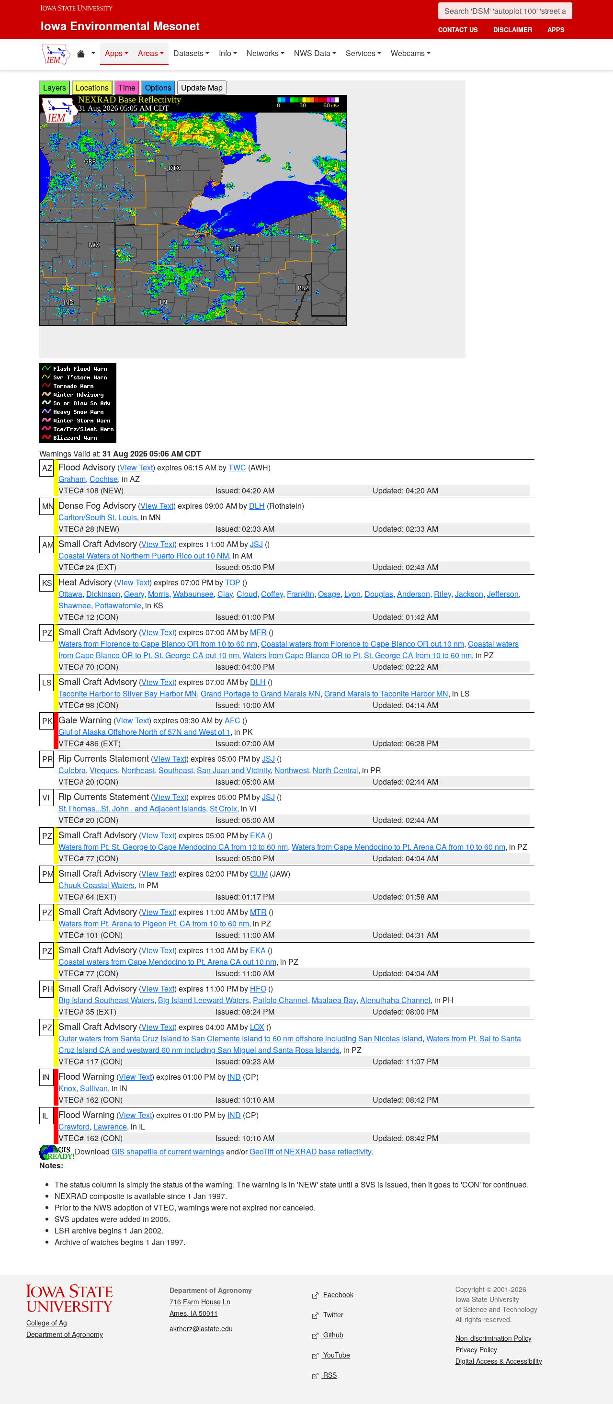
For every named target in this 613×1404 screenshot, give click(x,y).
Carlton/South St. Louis (97, 517)
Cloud (247, 593)
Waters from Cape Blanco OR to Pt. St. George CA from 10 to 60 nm (357, 655)
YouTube (335, 1354)
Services (360, 52)
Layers (54, 87)
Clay (225, 593)
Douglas (378, 593)
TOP (232, 582)
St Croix (223, 808)
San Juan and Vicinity (234, 770)
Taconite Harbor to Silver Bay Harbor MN (127, 693)
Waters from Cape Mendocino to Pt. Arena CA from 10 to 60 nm (398, 846)
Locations (92, 87)
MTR (258, 911)
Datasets (188, 52)
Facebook (337, 1294)
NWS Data (312, 52)
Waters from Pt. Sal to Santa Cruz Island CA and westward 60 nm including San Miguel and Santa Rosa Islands (289, 1044)
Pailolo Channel (280, 999)
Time (127, 87)
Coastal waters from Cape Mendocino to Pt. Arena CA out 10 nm (167, 961)
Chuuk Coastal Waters (96, 884)
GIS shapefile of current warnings (168, 1151)
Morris (158, 593)
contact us (458, 29)
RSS (329, 1375)
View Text (136, 467)
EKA (258, 835)
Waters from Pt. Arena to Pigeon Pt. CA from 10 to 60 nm (153, 923)
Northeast (138, 770)
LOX (257, 1026)
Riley (442, 593)
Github (332, 1334)
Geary (134, 593)
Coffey (272, 593)
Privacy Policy (476, 1349)
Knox (67, 1088)
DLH (257, 505)
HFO (258, 988)
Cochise (104, 478)
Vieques (104, 770)
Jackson (469, 593)
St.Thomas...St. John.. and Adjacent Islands (132, 808)
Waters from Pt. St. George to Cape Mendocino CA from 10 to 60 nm (173, 846)
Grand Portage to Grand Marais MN (260, 693)
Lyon (352, 593)
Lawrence (110, 1126)
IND (234, 1076)
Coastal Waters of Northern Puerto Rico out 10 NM (143, 555)
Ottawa (70, 593)
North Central (335, 770)
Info (225, 52)
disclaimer (512, 29)
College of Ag (46, 1322)
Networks (263, 52)
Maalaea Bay (334, 999)
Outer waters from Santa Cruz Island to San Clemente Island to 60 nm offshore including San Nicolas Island (240, 1038)
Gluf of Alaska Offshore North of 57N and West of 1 (144, 731)
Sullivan (94, 1088)
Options (158, 87)
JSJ (256, 543)
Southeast (176, 770)
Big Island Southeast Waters (106, 999)
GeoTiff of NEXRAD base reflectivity (310, 1151)
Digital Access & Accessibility (498, 1361)
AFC (232, 720)
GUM (259, 873)
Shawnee (74, 605)
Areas (148, 52)
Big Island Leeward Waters (203, 999)
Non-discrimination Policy (493, 1338)
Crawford (74, 1126)
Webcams (408, 52)
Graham (72, 478)
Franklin (300, 593)
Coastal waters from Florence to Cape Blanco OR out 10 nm (362, 643)
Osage (329, 593)
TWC (237, 467)
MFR (258, 632)
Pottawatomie (118, 605)
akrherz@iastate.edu (201, 1328)
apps (556, 29)
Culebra (72, 770)
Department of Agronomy (64, 1334)
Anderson (413, 593)
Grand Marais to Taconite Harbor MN (386, 693)
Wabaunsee (193, 593)
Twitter (332, 1314)
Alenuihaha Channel (395, 999)
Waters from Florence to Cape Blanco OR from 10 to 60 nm (157, 643)
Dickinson (103, 593)
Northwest (291, 770)
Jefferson (503, 593)
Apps (114, 52)
